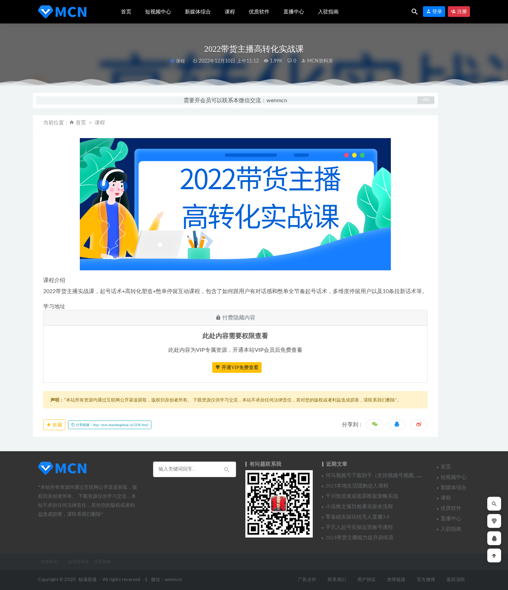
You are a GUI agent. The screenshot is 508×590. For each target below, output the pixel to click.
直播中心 (293, 11)
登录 (436, 11)
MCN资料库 (319, 61)
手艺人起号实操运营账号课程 (359, 527)
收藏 (56, 424)
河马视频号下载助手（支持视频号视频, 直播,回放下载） (390, 475)
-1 (145, 580)
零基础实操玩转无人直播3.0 (357, 517)
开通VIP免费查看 (239, 367)
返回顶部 (455, 580)
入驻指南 (328, 11)
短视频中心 (158, 11)
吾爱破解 (102, 561)
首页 (126, 11)
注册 (461, 11)
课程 (230, 11)
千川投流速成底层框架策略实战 (362, 496)
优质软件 (259, 11)
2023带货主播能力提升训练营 (360, 537)
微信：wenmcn (166, 580)
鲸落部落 (87, 580)
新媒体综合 (198, 11)
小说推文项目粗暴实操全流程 (359, 506)
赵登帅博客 (78, 561)
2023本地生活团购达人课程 (357, 486)
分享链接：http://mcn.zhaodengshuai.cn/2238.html (111, 425)
